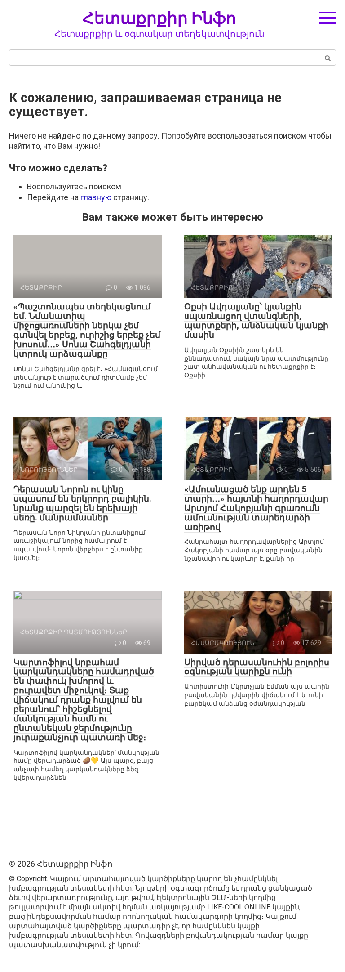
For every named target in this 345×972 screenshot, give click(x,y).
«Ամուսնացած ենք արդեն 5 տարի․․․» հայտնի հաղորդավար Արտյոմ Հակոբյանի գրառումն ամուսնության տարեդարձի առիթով (256, 508)
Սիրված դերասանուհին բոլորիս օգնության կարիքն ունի (256, 667)
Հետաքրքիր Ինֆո (159, 18)
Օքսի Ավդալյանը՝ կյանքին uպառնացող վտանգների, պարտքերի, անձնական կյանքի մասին (256, 320)
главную (95, 197)
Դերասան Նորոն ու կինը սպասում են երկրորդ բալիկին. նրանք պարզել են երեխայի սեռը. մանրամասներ (82, 503)
